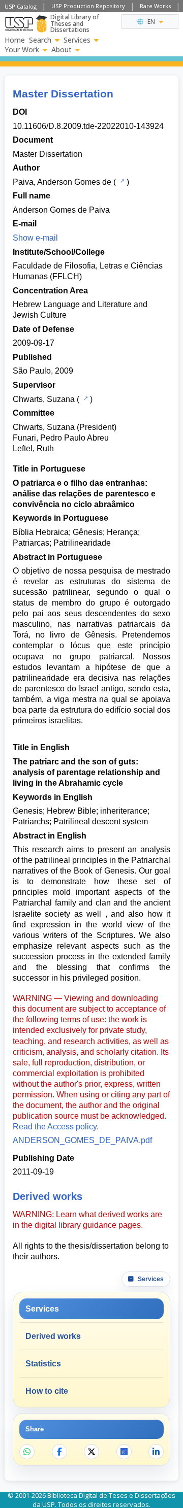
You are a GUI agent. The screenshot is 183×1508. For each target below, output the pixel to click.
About (61, 49)
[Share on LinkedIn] (156, 1451)
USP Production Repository (88, 6)
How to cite (46, 1391)
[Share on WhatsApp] (27, 1451)
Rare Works (155, 6)
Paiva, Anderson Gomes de (62, 182)
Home (15, 40)
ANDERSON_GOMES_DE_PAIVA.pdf (82, 1140)
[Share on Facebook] (59, 1451)
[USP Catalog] (121, 181)
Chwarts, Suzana (44, 399)
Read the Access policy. (56, 1126)
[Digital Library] (41, 23)
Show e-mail (35, 237)
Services (77, 40)
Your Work (22, 49)
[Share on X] (91, 1451)
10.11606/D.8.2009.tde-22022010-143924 (88, 126)
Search (40, 40)
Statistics (43, 1363)
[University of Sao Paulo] (19, 24)
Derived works (53, 1336)
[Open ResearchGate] (124, 1451)
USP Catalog (21, 6)
